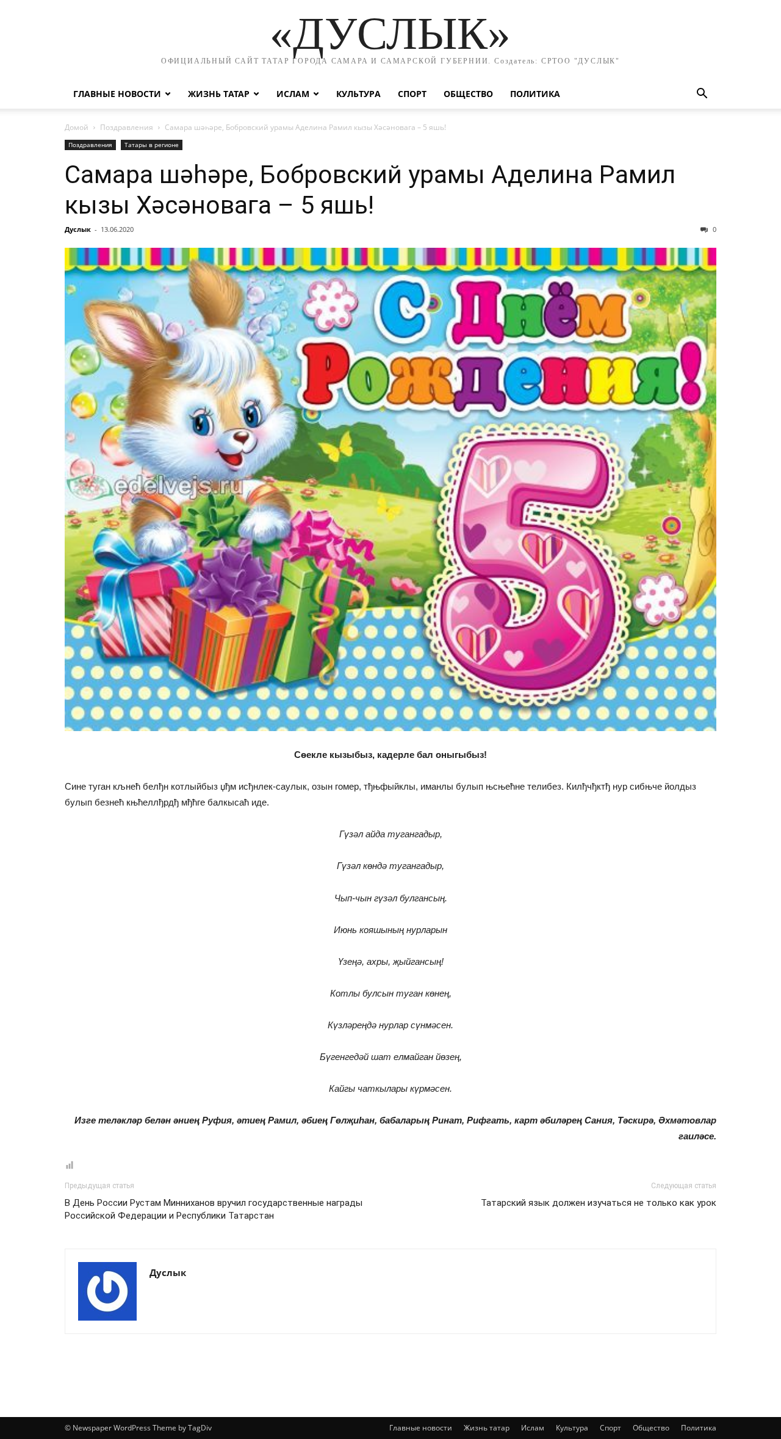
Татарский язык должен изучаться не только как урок (598, 1202)
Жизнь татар (219, 93)
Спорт (412, 93)
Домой (76, 127)
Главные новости (117, 93)
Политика (535, 93)
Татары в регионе (151, 144)
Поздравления (126, 127)
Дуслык (78, 229)
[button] (701, 95)
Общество (468, 93)
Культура (358, 93)
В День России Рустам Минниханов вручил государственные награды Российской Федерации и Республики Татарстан (213, 1209)
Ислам (292, 93)
